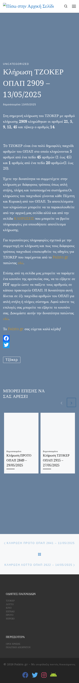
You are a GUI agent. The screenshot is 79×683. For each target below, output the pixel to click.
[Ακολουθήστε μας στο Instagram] (44, 675)
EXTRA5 (10, 611)
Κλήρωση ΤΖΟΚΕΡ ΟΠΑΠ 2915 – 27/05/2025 (56, 460)
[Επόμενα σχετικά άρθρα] (71, 402)
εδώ (20, 263)
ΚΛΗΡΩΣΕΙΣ (24, 218)
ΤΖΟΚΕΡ (10, 600)
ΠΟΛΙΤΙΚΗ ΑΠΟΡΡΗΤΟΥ (18, 647)
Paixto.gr (60, 257)
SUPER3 (10, 618)
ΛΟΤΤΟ (10, 604)
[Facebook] (39, 338)
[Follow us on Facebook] (25, 675)
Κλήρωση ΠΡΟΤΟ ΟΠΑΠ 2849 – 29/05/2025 (18, 460)
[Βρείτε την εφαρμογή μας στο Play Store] (53, 675)
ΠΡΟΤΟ (9, 615)
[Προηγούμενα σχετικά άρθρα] (61, 402)
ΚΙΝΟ (9, 608)
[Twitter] (39, 345)
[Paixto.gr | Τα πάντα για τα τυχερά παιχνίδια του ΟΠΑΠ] (28, 6)
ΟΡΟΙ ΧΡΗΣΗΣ (13, 644)
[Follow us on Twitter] (35, 675)
